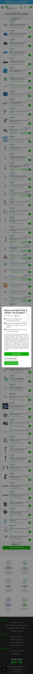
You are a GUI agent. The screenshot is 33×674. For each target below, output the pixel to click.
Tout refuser (11, 358)
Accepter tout (12, 363)
